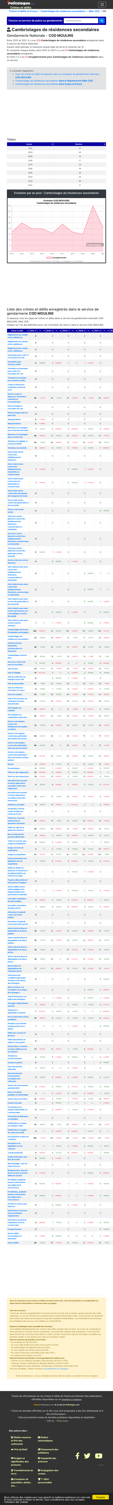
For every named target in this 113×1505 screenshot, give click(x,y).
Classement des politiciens (48, 1451)
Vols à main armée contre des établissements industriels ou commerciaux (15, 469)
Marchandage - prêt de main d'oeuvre (17, 1165)
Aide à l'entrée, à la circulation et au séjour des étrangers (17, 989)
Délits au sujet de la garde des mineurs (16, 828)
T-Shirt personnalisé (45, 1481)
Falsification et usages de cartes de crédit (17, 1131)
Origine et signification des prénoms (20, 1461)
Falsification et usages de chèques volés (17, 1124)
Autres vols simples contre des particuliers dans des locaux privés (17, 745)
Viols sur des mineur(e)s (18, 776)
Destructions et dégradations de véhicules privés (15, 968)
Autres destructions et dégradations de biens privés (17, 959)
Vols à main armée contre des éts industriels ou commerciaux (15, 483)
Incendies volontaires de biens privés (17, 906)
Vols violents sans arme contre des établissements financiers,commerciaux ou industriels (18, 589)
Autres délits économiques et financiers (15, 1236)
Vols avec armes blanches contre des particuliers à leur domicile (16, 552)
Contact (100, 1465)
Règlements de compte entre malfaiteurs (18, 343)
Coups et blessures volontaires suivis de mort (16, 387)
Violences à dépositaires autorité (16, 1011)
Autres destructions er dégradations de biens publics (17, 931)
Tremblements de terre (22, 1472)
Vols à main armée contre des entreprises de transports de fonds (17, 493)
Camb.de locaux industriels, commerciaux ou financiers (15, 647)
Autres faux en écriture (18, 1099)
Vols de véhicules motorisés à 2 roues (16, 689)
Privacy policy (62, 1421)
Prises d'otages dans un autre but (18, 414)
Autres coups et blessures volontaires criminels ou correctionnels (17, 398)
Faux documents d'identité (15, 1068)
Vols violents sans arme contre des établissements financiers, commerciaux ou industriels (18, 573)
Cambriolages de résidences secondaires (63, 11)
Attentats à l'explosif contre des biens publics (16, 914)
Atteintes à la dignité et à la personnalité (18, 442)
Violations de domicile (17, 448)
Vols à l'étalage (14, 673)
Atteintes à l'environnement (15, 1057)
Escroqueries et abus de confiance (18, 1138)
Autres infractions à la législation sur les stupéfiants (17, 861)
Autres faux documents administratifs (18, 1086)
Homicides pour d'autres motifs (14, 363)
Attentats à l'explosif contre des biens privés (18, 922)
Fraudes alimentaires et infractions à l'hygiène (18, 881)
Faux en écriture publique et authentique (18, 1093)
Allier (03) (94, 11)
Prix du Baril (20, 1449)
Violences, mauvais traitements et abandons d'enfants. (16, 820)
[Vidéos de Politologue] (98, 1457)
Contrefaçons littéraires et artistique (18, 1117)
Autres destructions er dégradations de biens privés (17, 949)
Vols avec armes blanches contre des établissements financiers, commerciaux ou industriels (16, 522)
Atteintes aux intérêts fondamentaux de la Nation (17, 1026)
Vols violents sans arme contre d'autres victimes (18, 622)
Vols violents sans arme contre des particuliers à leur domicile (18, 601)
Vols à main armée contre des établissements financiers (15, 456)
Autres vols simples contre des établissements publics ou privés (18, 725)
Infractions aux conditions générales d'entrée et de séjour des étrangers (17, 979)
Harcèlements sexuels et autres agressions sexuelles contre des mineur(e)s (17, 797)
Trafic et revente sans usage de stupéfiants (17, 842)
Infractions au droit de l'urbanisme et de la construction (17, 1222)
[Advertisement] (56, 114)
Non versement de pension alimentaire (16, 835)
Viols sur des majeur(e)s (18, 772)
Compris (100, 1497)
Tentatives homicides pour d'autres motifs (17, 379)
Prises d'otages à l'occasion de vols (15, 407)
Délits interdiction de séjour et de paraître (16, 1041)
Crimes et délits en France (23, 11)
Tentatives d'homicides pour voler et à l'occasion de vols (18, 371)
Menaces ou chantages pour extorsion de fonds (18, 429)
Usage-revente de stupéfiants (15, 849)
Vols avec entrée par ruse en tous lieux (16, 663)
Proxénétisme (14, 768)
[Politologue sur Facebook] (77, 1457)
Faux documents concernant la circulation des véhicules (15, 1077)
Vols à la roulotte (15, 694)
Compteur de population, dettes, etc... (21, 1482)
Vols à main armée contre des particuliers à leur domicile (18, 502)
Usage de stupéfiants (17, 854)
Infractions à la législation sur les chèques (15, 1146)
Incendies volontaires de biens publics (17, 900)
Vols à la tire (13, 669)
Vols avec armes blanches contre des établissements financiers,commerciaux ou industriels (18, 538)
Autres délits (13, 1243)
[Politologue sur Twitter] (87, 1457)
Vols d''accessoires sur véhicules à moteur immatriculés (17, 701)
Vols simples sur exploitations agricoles (17, 716)
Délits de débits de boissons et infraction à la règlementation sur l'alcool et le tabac (18, 872)
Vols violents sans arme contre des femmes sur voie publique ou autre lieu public (18, 612)
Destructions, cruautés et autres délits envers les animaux (18, 1049)
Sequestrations (14, 419)
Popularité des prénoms (47, 1460)
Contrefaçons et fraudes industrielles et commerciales (17, 1109)
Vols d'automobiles (16, 684)
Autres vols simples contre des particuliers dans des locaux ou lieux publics (18, 756)
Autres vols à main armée (16, 510)
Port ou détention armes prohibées (18, 1018)
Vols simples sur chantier (15, 709)
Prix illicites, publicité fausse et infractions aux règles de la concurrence (17, 1184)
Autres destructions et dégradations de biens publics (17, 940)
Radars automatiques (45, 1439)
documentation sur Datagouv (56, 1369)
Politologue (70, 1405)
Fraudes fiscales (15, 1229)
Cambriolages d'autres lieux (17, 656)
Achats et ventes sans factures (17, 1205)
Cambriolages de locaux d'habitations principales (18, 631)
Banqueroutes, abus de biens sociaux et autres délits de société (18, 1173)
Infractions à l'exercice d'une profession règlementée (17, 1213)
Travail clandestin (15, 1153)
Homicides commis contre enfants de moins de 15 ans (16, 811)
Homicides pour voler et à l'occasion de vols (18, 356)
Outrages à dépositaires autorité (18, 1004)
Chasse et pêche (15, 1063)
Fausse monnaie (15, 1103)
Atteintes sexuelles (16, 805)
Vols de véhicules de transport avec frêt (16, 678)
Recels (11, 764)
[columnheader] (30, 144)
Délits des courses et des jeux (17, 1034)
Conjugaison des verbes (48, 1472)
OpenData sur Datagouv (72, 1399)
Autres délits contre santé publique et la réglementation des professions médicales (17, 891)
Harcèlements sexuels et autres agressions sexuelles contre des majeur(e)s (17, 785)
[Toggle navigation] (102, 4)
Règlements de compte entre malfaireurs (18, 336)
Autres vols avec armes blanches (18, 561)
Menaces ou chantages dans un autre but (18, 435)
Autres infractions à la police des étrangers (17, 997)
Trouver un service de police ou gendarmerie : (36, 20)
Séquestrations (14, 424)
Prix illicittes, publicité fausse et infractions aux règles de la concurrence (17, 1196)
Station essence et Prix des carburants (21, 1440)
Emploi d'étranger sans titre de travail (17, 1158)
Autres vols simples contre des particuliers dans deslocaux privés (17, 736)
